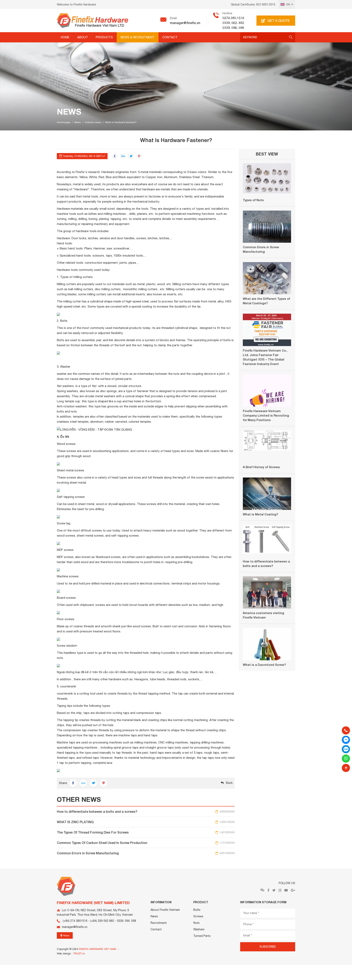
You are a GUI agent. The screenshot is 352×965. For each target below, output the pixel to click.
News (154, 916)
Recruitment (159, 922)
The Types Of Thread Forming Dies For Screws (146, 832)
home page (63, 122)
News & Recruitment (138, 37)
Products (104, 37)
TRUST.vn (79, 953)
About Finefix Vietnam (165, 909)
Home (65, 37)
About (82, 37)
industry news (93, 122)
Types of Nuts (253, 200)
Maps (66, 935)
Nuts (196, 922)
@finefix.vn (192, 23)
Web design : (64, 953)
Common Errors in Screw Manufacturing (146, 853)
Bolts (196, 909)
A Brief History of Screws (261, 467)
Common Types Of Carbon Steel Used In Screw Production (146, 843)
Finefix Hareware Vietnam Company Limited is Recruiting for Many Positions (266, 415)
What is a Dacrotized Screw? (264, 664)
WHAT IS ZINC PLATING (146, 822)
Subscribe (268, 946)
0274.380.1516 (233, 18)
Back (229, 782)
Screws (198, 916)
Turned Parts (202, 935)
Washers (199, 929)
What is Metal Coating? (260, 514)
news (77, 122)
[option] (176, 83)
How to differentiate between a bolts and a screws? (146, 811)
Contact (170, 37)
